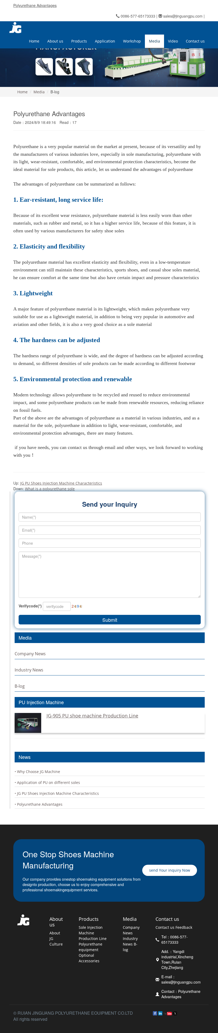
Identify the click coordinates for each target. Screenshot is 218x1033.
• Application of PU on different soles (47, 782)
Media (39, 91)
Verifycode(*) (30, 605)
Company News (30, 654)
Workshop (132, 41)
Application (105, 41)
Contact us (167, 919)
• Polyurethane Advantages (38, 804)
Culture (56, 944)
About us (56, 922)
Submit (109, 619)
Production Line (93, 938)
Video (173, 41)
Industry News (29, 670)
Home (34, 41)
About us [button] (55, 41)
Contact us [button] (195, 41)
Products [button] (79, 41)
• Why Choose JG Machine (37, 771)
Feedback (183, 927)
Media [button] (154, 41)
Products (89, 919)
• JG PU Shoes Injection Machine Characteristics (57, 793)
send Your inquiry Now (169, 870)
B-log (20, 686)
